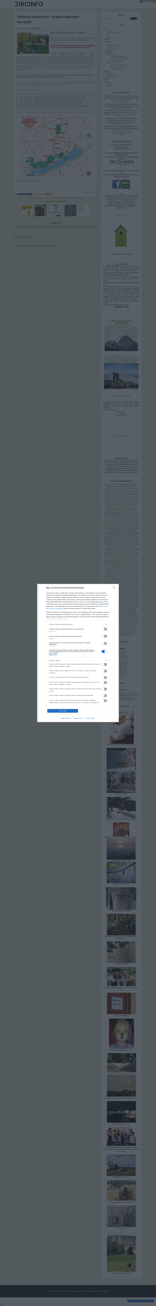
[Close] (115, 588)
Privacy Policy (90, 718)
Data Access (78, 718)
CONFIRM (63, 711)
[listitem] (78, 624)
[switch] (104, 629)
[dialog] (78, 653)
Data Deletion (66, 718)
